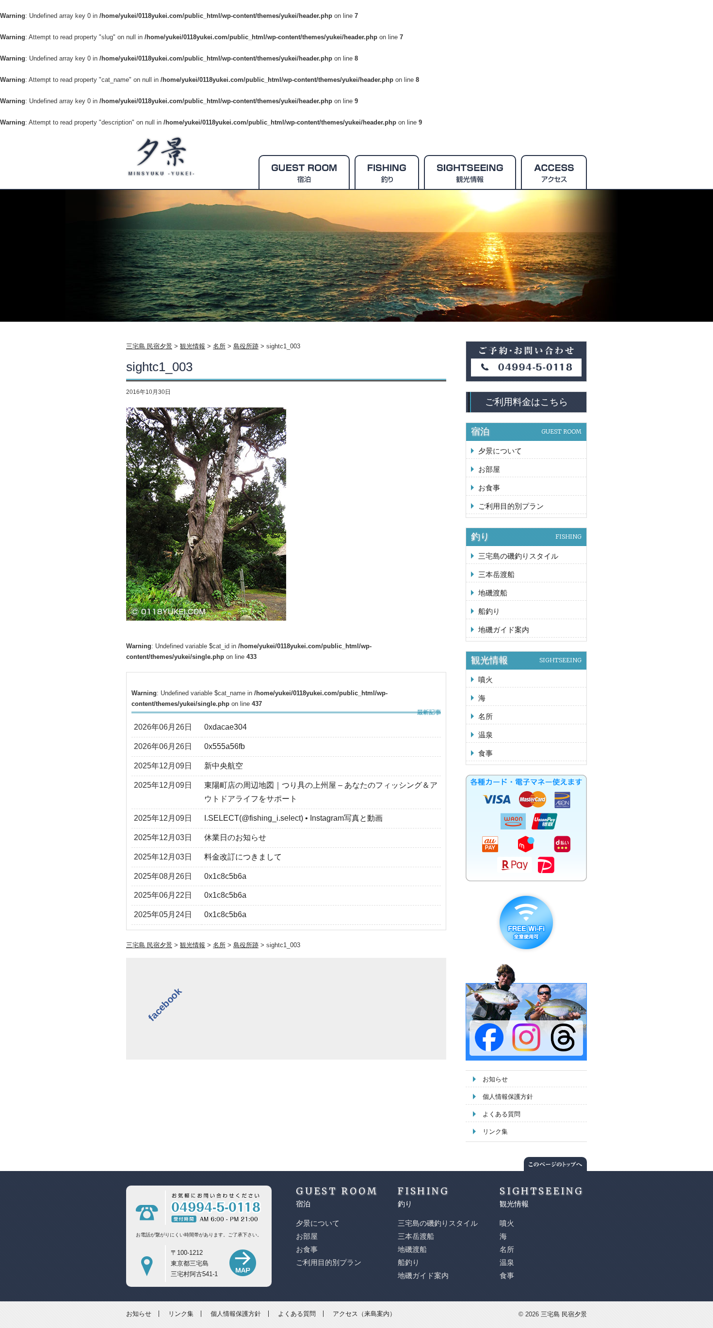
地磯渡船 (492, 593)
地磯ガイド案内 (503, 629)
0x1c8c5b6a (225, 876)
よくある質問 (501, 1114)
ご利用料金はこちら (526, 402)
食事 (485, 753)
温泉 (485, 735)
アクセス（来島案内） (364, 1313)
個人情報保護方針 (508, 1096)
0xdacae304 (225, 727)
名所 (485, 716)
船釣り (489, 611)
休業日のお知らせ (235, 837)
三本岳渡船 (496, 574)
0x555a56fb (224, 746)
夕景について (500, 451)
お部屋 (489, 469)
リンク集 (495, 1131)
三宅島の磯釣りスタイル (518, 556)
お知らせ (495, 1079)
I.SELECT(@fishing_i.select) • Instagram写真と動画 (293, 818)
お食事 (489, 488)
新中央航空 (223, 766)
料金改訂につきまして (243, 857)
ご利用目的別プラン (511, 506)
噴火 (485, 679)
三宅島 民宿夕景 (564, 1314)
